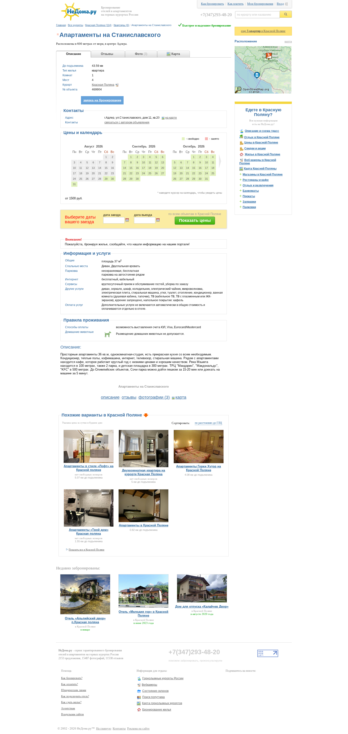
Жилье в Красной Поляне (262, 154)
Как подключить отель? (75, 696)
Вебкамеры (149, 684)
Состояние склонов (155, 691)
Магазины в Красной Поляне (263, 174)
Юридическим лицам (73, 690)
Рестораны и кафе (256, 180)
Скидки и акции (255, 148)
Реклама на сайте (138, 728)
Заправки (249, 201)
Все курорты (75, 25)
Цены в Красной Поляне (261, 142)
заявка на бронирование (102, 100)
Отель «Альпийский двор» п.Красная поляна (85, 620)
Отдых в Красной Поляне (262, 137)
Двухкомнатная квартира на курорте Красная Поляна (143, 472)
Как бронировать (212, 3)
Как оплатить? (69, 684)
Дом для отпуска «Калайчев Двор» (201, 606)
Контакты (119, 728)
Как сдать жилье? (71, 702)
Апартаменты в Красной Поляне (143, 525)
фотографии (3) (154, 397)
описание (110, 397)
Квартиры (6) (121, 25)
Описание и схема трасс (262, 131)
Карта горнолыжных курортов (162, 703)
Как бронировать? (71, 678)
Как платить (236, 3)
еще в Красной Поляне (263, 31)
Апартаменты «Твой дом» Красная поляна (88, 531)
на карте (171, 117)
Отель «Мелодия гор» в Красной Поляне (143, 613)
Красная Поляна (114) (98, 25)
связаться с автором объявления (126, 122)
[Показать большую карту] (263, 92)
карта (180, 397)
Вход (280, 3)
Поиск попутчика (153, 697)
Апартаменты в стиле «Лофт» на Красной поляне (88, 468)
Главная (61, 25)
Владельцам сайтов (72, 714)
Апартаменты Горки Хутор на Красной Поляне (198, 468)
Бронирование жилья (156, 709)
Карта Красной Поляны (260, 168)
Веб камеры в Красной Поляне (257, 161)
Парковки (249, 207)
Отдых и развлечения (258, 185)
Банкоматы (251, 190)
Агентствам (68, 708)
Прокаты (249, 196)
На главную (103, 728)
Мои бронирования (260, 3)
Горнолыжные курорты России (162, 678)
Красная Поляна (103, 84)
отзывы (129, 397)
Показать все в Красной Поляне (86, 549)
